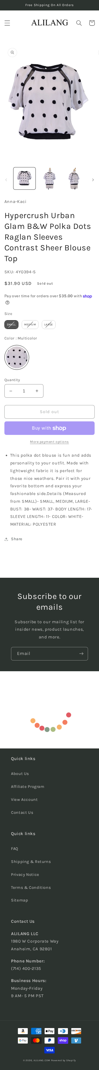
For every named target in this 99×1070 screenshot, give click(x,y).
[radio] (11, 324)
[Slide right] (93, 180)
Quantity (12, 380)
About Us (20, 773)
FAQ (14, 848)
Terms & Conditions (31, 887)
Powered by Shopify (63, 1060)
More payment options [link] (49, 442)
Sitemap (19, 900)
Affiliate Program (28, 786)
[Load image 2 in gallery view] (49, 178)
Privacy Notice (25, 874)
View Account (24, 799)
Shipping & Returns (31, 861)
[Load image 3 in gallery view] (74, 178)
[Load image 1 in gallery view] (24, 178)
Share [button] (17, 539)
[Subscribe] (81, 653)
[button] (7, 23)
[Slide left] (6, 180)
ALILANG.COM (42, 1060)
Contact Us (22, 812)
